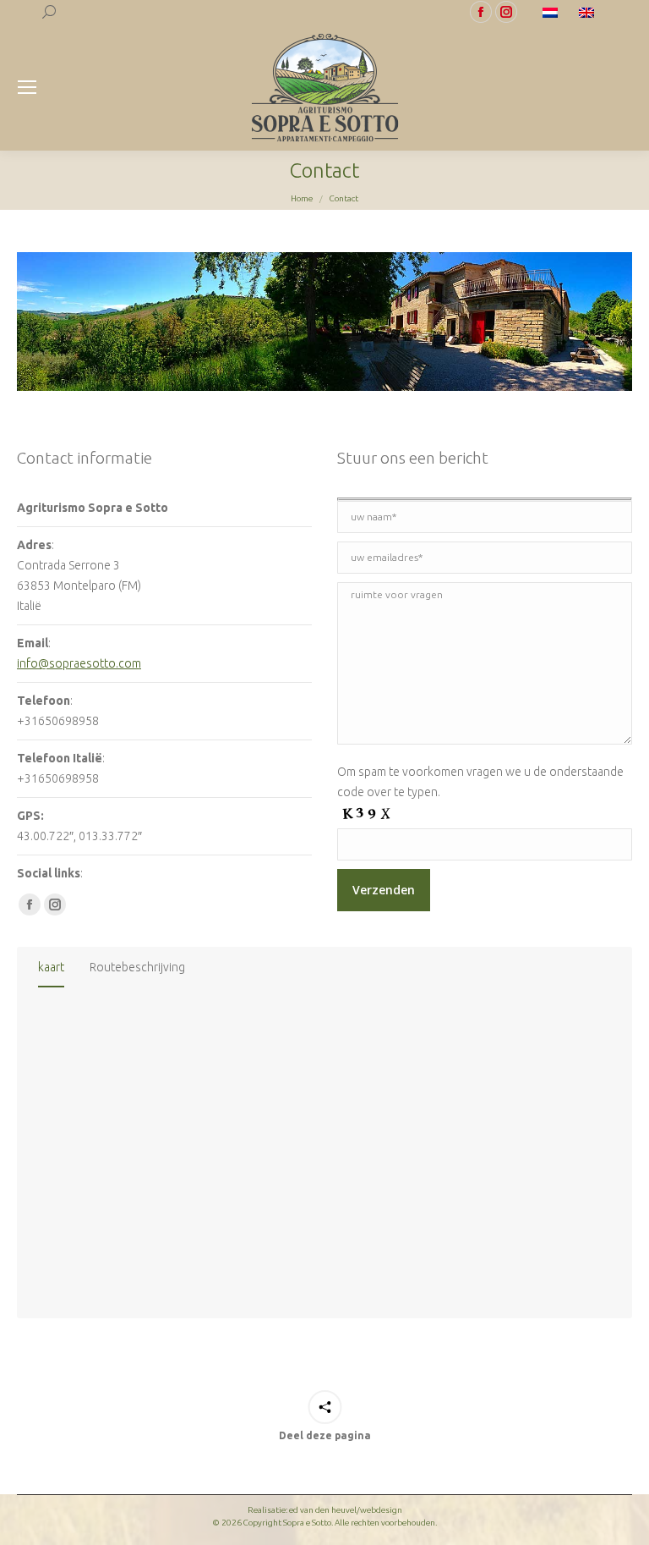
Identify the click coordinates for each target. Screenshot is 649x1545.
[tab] (51, 970)
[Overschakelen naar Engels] (588, 12)
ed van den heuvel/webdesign (345, 1510)
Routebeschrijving (137, 967)
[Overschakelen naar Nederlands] (552, 12)
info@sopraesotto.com (79, 663)
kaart (51, 967)
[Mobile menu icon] (27, 87)
